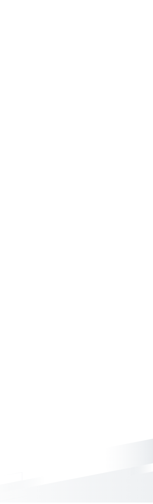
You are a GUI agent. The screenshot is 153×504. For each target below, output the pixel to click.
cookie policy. (109, 496)
